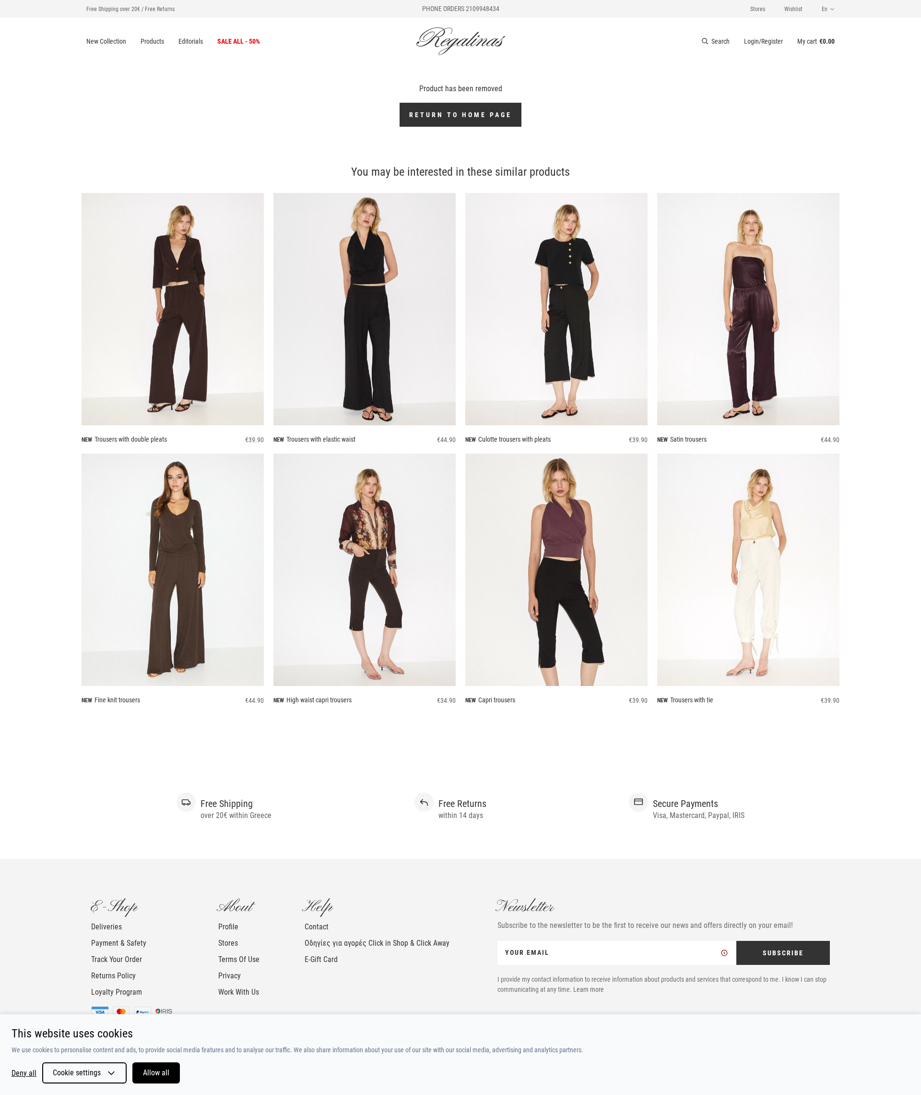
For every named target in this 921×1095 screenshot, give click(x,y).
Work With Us (238, 992)
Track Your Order (116, 959)
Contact (317, 926)
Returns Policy (113, 975)
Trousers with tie (691, 700)
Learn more (588, 989)
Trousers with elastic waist (320, 439)
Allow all (156, 1072)
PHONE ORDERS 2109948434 (460, 8)
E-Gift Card (321, 959)
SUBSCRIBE (783, 953)
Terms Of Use (239, 959)
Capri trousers (496, 700)
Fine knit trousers (117, 700)
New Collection (106, 41)
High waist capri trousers (319, 700)
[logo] (460, 41)
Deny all (24, 1073)
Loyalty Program (116, 992)
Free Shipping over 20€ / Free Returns (130, 9)
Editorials (190, 41)
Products (152, 41)
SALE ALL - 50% (238, 41)
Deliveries (106, 926)
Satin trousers (688, 439)
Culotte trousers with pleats (514, 439)
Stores (757, 9)
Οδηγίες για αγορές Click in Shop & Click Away (377, 943)
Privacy (229, 975)
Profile (228, 926)
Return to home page (460, 115)
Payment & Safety (118, 943)
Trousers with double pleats (130, 439)
